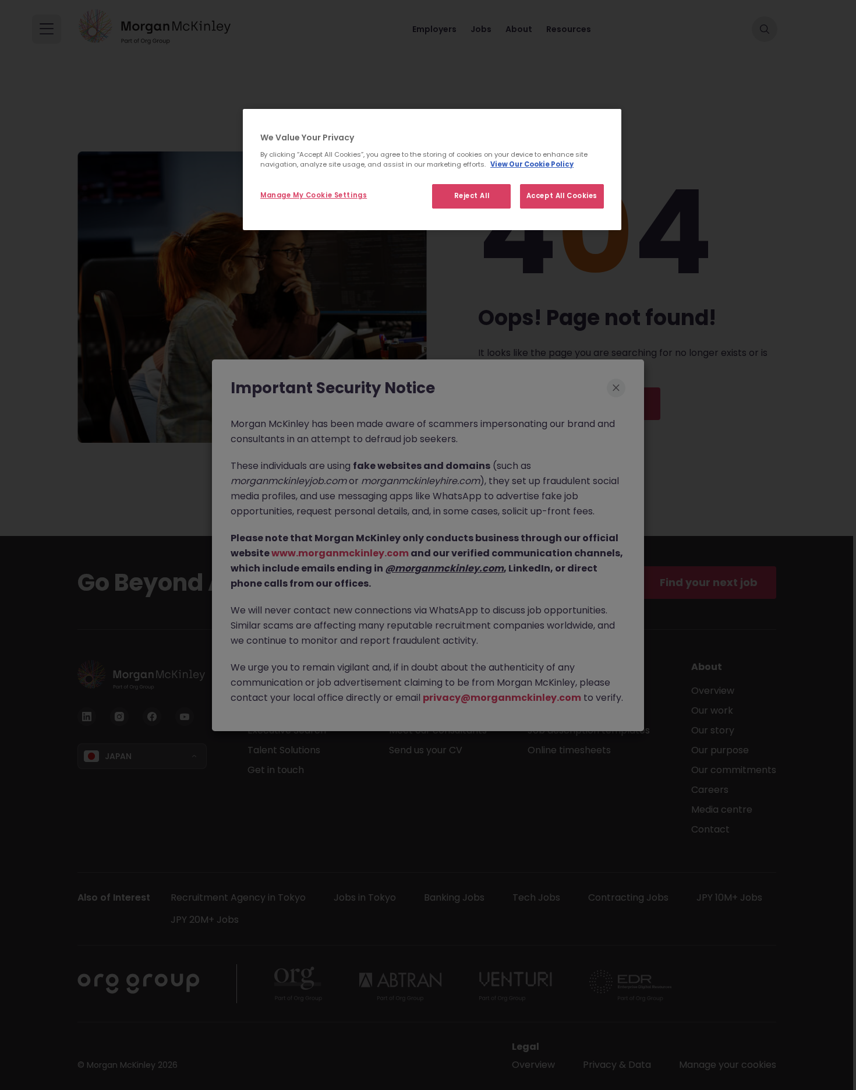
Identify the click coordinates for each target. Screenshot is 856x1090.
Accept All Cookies (561, 195)
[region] (432, 169)
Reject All (472, 195)
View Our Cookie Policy (532, 164)
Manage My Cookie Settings (313, 195)
